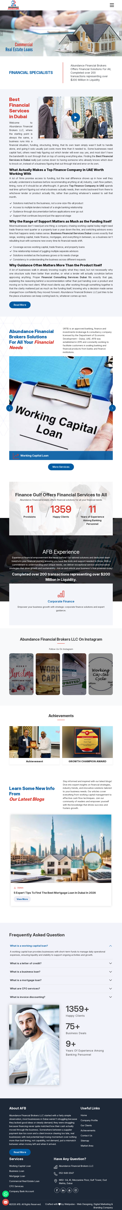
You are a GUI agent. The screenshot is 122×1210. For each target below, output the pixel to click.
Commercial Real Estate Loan (24, 1181)
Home (84, 1115)
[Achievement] (34, 742)
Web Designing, (85, 1204)
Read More (20, 304)
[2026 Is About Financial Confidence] (21, 674)
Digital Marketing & (103, 1204)
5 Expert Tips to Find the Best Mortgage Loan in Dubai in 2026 (55, 892)
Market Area (87, 1145)
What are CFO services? (25, 988)
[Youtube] (69, 1190)
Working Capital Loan (20, 1166)
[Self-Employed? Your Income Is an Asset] (48, 674)
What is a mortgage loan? (26, 980)
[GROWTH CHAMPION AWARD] (87, 742)
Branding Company (103, 1207)
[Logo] (13, 5)
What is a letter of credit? (26, 963)
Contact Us (86, 1135)
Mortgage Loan (17, 1176)
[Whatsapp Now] (5, 1194)
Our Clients (86, 1125)
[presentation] (9, 408)
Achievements (88, 1130)
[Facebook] (57, 1190)
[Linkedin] (63, 1190)
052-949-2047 (66, 1173)
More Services (61, 466)
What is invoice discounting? (27, 997)
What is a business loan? (25, 971)
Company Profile (89, 1120)
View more (22, 899)
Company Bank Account (21, 1191)
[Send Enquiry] (5, 1202)
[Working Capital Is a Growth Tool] (74, 674)
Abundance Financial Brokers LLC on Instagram (61, 639)
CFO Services (16, 1186)
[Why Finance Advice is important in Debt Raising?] (101, 674)
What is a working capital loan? (29, 945)
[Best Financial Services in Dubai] (75, 117)
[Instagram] (75, 1190)
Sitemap (85, 1140)
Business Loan (16, 1171)
